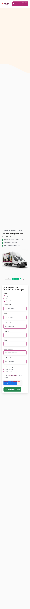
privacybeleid (13, 375)
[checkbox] (15, 298)
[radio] (15, 296)
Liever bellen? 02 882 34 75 (21, 3)
